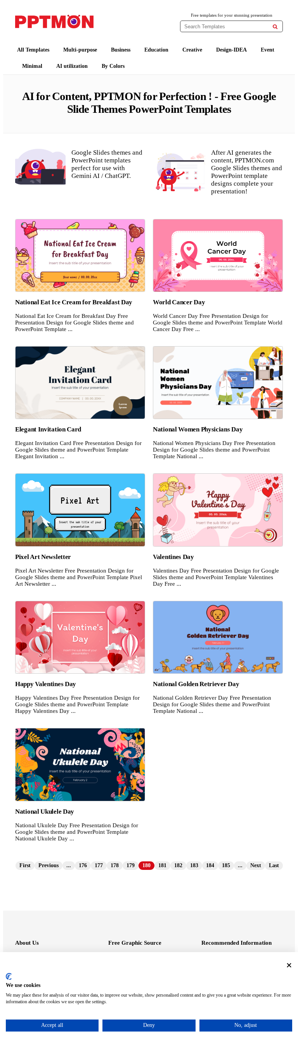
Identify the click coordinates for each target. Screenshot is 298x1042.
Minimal (32, 66)
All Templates (33, 50)
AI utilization (72, 66)
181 (162, 865)
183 (194, 865)
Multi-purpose (80, 50)
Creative (192, 50)
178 (115, 865)
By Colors (113, 66)
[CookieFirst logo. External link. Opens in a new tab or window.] (9, 976)
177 (99, 865)
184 (210, 865)
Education (156, 50)
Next (255, 865)
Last (274, 865)
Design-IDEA (231, 50)
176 (83, 865)
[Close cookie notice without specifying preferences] (289, 965)
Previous (48, 865)
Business (120, 50)
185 (226, 865)
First (25, 865)
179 (130, 865)
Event (267, 50)
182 (178, 865)
